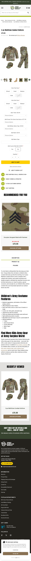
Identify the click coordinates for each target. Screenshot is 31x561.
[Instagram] (10, 535)
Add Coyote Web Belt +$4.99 (15, 146)
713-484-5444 (7, 463)
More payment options (15, 166)
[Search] (28, 12)
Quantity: (15, 154)
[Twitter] (6, 535)
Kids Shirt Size (15, 100)
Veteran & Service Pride (6, 510)
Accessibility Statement (6, 487)
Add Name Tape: (15, 139)
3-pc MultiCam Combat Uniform (15, 408)
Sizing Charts (4, 482)
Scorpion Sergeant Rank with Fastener (15, 237)
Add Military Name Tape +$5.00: (15, 126)
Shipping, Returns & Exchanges (8, 479)
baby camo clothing (16, 348)
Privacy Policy (4, 476)
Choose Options (15, 248)
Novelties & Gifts (5, 515)
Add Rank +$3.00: (15, 132)
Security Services (5, 517)
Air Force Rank (4, 505)
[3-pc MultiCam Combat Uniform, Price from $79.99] (15, 388)
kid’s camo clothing (6, 348)
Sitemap (3, 492)
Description (15, 258)
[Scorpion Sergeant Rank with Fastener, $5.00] (15, 217)
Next (29, 80)
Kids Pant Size (15, 88)
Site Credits (3, 489)
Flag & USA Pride (5, 507)
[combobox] (15, 12)
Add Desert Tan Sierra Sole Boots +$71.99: (15, 119)
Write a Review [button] (21, 35)
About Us (3, 474)
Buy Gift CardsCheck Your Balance (11, 526)
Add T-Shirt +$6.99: (15, 112)
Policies (15, 265)
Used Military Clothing (6, 502)
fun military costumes (22, 344)
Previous (1, 80)
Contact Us (3, 484)
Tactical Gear (4, 512)
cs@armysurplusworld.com (9, 466)
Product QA (15, 261)
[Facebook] (2, 535)
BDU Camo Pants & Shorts (7, 499)
